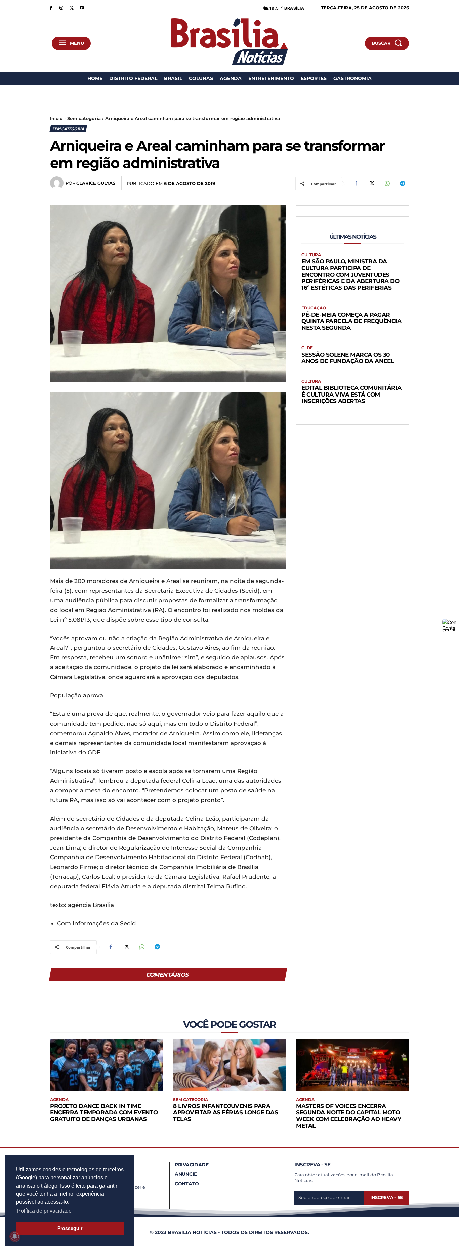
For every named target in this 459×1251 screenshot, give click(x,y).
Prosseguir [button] (69, 1228)
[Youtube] (81, 7)
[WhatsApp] (386, 183)
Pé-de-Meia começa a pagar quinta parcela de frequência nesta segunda (351, 321)
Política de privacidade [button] (44, 1211)
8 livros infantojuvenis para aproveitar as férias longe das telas (225, 1112)
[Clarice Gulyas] (58, 183)
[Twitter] (71, 7)
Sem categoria (84, 118)
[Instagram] (61, 7)
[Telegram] (402, 183)
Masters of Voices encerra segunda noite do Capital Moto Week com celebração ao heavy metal (348, 1116)
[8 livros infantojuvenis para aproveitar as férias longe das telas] (229, 1064)
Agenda (59, 1099)
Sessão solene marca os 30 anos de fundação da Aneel (347, 358)
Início (56, 118)
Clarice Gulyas (95, 183)
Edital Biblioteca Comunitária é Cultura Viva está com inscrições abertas (351, 394)
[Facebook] (50, 7)
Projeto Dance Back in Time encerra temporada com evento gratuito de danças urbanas (104, 1112)
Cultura (311, 254)
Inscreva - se (386, 1197)
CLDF (307, 347)
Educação (313, 308)
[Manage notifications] (14, 1236)
